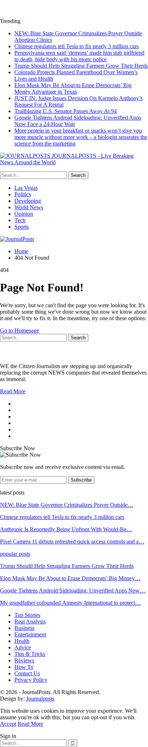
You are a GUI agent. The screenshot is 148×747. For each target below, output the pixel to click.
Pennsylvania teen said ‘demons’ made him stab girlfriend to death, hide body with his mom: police (79, 56)
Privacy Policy (30, 680)
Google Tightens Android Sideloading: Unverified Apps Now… (72, 590)
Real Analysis (30, 621)
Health (21, 641)
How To (23, 667)
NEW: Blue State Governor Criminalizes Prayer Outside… (66, 505)
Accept (8, 724)
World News (28, 207)
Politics (22, 194)
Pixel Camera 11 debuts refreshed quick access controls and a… (72, 541)
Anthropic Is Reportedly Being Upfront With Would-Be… (66, 529)
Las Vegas (26, 188)
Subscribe (81, 480)
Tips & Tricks (29, 654)
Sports (21, 227)
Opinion (23, 214)
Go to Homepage (19, 330)
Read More (13, 391)
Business (24, 628)
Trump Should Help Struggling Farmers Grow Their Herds (81, 66)
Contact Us (27, 673)
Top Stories (27, 615)
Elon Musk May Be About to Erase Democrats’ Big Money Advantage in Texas (72, 88)
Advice (22, 647)
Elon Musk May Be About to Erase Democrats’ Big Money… (70, 578)
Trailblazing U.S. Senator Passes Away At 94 (65, 111)
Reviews (24, 660)
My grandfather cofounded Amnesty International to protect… (70, 603)
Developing (27, 201)
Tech (20, 220)
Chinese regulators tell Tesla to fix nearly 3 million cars (76, 46)
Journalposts (40, 698)
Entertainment (30, 634)
